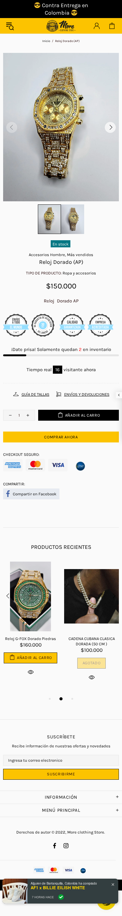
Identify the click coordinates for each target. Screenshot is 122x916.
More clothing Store (61, 26)
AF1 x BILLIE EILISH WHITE (58, 887)
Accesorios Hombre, (47, 254)
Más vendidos (80, 254)
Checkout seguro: (21, 454)
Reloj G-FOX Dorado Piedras (30, 638)
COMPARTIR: (14, 484)
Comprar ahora (61, 437)
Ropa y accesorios (79, 273)
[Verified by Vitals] (61, 897)
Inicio (46, 41)
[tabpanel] (30, 626)
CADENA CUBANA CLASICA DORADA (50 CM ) (92, 641)
